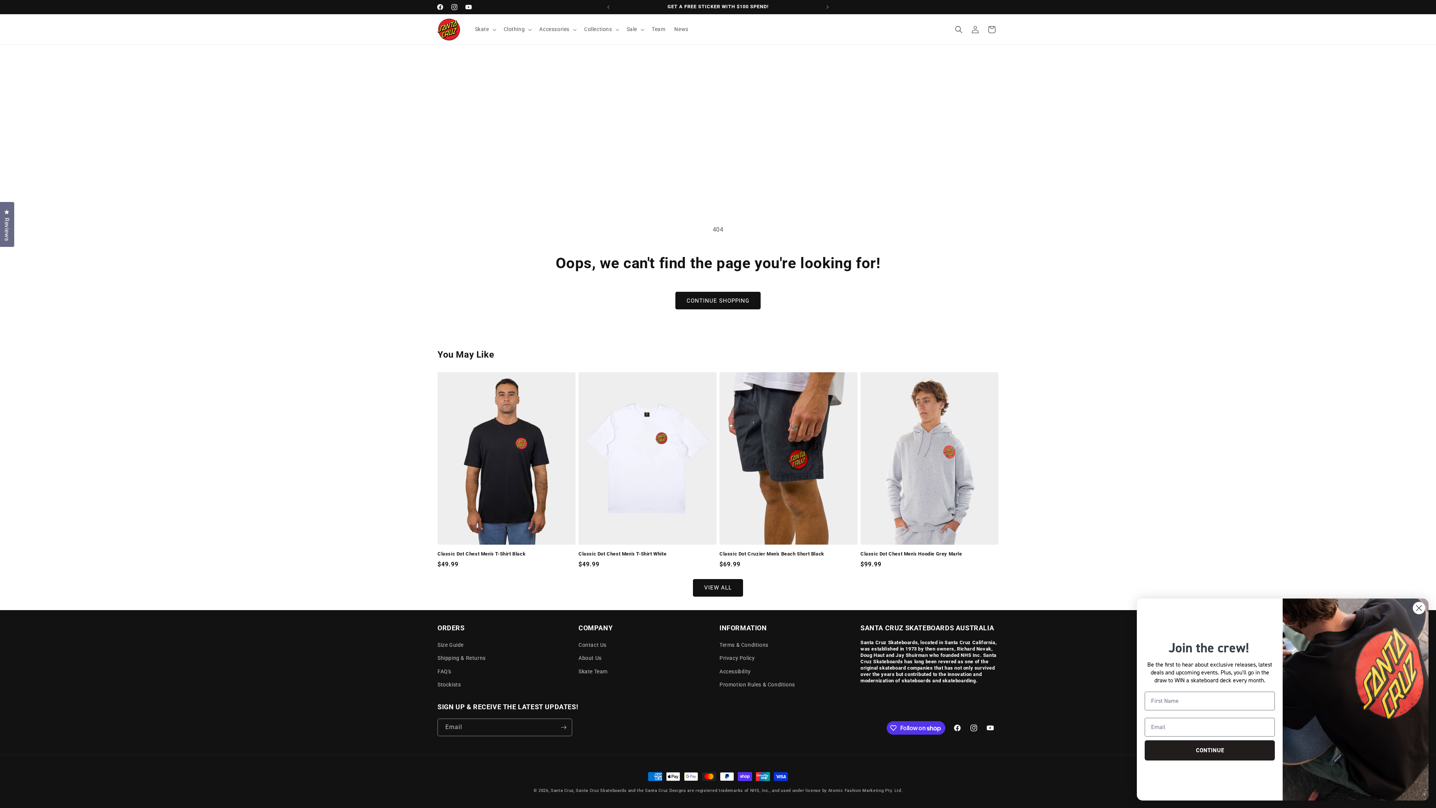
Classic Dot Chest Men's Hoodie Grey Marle (911, 554)
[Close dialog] (1419, 608)
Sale (632, 29)
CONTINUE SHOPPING (718, 300)
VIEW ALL (718, 587)
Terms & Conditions (743, 645)
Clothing (514, 29)
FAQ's (444, 671)
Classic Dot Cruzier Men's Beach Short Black (771, 554)
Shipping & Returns (462, 658)
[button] (484, 29)
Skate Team (593, 671)
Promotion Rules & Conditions (757, 685)
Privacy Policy (737, 658)
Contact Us (593, 645)
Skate (482, 29)
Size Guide (451, 645)
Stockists (449, 685)
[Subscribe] (563, 727)
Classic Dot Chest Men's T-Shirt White (622, 554)
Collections (598, 29)
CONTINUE (1210, 750)
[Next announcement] (827, 7)
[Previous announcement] (608, 7)
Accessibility (735, 671)
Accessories (554, 29)
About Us (590, 658)
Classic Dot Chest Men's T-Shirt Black (481, 554)
